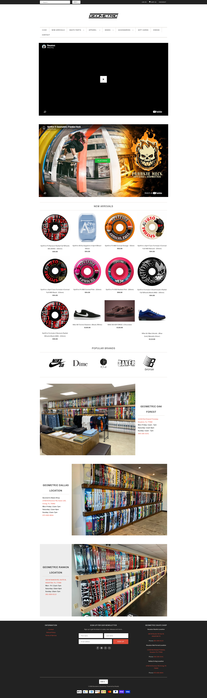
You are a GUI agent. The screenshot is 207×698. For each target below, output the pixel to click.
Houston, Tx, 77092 (145, 422)
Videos (156, 30)
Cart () (153, 2)
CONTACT (46, 35)
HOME (44, 30)
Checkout (162, 2)
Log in (144, 2)
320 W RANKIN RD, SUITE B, (55, 580)
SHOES (108, 30)
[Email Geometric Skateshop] (109, 648)
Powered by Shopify (113, 686)
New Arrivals (103, 206)
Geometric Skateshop (99, 686)
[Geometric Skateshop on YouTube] (101, 648)
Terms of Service (50, 635)
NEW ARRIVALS (58, 30)
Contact (51, 629)
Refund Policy (51, 632)
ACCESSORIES (124, 30)
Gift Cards (143, 30)
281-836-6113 (50, 594)
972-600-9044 (47, 515)
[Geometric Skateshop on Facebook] (97, 648)
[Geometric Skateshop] (103, 16)
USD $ (75, 2)
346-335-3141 (143, 434)
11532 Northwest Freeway (148, 419)
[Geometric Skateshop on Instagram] (105, 648)
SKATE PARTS (75, 30)
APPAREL (93, 30)
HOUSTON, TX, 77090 (53, 583)
